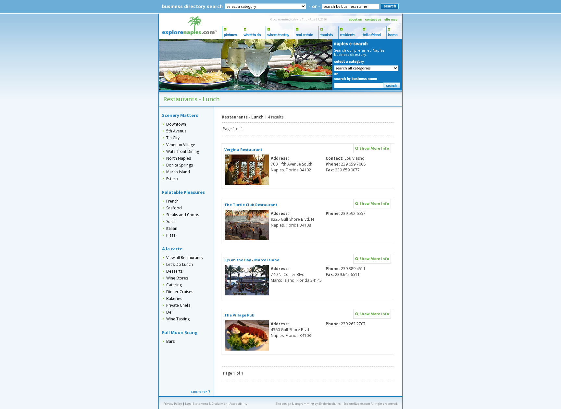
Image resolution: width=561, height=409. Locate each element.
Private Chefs (178, 305)
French (172, 201)
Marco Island (178, 172)
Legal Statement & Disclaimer (206, 404)
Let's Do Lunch (179, 264)
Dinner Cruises (179, 291)
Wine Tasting (178, 319)
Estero (172, 178)
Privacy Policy (172, 404)
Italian (171, 228)
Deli (169, 312)
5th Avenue (176, 131)
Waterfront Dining (182, 151)
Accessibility (238, 404)
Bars (170, 341)
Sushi (171, 221)
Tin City (173, 138)
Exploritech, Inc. (330, 404)
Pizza (171, 235)
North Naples (178, 158)
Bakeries (174, 298)
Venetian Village (180, 144)
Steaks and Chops (182, 214)
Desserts (174, 271)
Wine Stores (177, 278)
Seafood (174, 208)
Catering (174, 285)
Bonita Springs (179, 165)
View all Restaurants (184, 257)
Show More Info (373, 148)
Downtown (176, 124)
